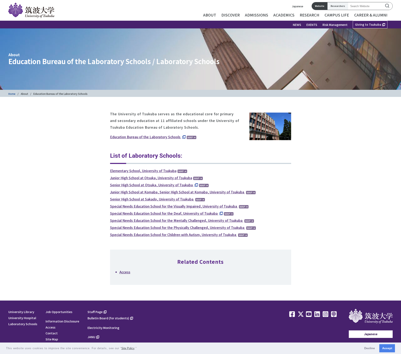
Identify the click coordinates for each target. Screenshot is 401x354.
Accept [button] (387, 348)
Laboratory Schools (22, 324)
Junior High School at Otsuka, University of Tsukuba (151, 177)
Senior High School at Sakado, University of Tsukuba (152, 199)
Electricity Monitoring (103, 327)
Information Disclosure (62, 321)
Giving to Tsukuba (368, 24)
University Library (21, 312)
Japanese (297, 6)
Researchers (338, 6)
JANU (91, 337)
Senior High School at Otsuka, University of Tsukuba (152, 184)
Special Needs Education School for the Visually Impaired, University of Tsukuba (174, 206)
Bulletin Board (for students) (108, 318)
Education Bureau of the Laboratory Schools (145, 136)
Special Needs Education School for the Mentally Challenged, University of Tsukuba (176, 220)
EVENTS (311, 25)
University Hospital (22, 318)
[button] (138, 348)
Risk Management (335, 25)
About (24, 93)
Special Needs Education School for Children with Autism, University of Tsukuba (173, 234)
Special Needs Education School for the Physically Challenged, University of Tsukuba (177, 227)
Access (124, 271)
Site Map (52, 339)
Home (11, 93)
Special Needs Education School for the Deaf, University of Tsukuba (164, 213)
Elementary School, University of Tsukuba (143, 170)
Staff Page (95, 312)
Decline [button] (369, 348)
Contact (52, 333)
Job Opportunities (59, 312)
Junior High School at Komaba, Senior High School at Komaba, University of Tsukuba (177, 191)
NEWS (297, 25)
